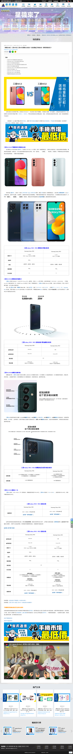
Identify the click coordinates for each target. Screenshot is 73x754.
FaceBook (71, 519)
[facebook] (55, 1)
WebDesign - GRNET (44, 752)
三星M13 (20, 114)
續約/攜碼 (24, 612)
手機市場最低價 (32, 121)
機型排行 (29, 6)
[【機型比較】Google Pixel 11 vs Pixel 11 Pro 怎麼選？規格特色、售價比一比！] (28, 698)
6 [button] (38, 32)
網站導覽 (70, 748)
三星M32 (25, 114)
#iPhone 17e (62, 715)
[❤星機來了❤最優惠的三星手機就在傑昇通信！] (36, 20)
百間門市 (44, 612)
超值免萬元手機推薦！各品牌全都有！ (18, 600)
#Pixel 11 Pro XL (6, 713)
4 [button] (36, 32)
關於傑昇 (69, 6)
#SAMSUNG (44, 712)
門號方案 (57, 6)
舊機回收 (46, 6)
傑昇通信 (24, 121)
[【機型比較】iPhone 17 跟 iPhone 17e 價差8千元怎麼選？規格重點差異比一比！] (62, 698)
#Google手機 (27, 713)
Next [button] (71, 20)
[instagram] (44, 1)
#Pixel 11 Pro (14, 712)
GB (49, 492)
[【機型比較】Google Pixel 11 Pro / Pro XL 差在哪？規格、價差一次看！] (11, 698)
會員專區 (64, 1)
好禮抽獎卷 (47, 121)
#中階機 (13, 49)
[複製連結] (15, 52)
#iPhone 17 (57, 715)
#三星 (9, 49)
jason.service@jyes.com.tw (11, 748)
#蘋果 (64, 713)
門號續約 (53, 121)
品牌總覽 (38, 746)
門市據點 (52, 6)
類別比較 (46, 748)
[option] (36, 20)
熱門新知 (54, 748)
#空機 (16, 49)
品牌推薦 (46, 746)
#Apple (61, 713)
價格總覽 (23, 6)
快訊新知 (63, 6)
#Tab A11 (39, 713)
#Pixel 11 (32, 713)
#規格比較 (6, 49)
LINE (72, 522)
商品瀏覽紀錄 (71, 524)
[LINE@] (49, 1)
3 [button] (35, 32)
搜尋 (71, 1)
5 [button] (37, 32)
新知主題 (38, 748)
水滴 (42, 192)
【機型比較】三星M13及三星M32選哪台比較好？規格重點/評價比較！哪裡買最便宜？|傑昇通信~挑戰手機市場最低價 (11, 6)
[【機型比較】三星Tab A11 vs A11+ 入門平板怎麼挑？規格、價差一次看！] (45, 698)
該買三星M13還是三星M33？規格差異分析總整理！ (21, 602)
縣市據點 (54, 746)
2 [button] (34, 32)
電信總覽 (70, 746)
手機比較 (40, 6)
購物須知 (62, 748)
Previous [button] (2, 20)
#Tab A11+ (44, 713)
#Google (10, 712)
